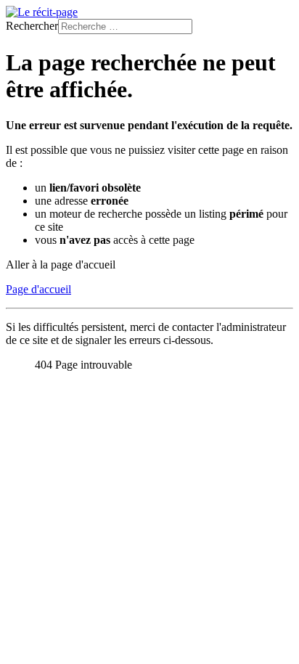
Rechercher (32, 26)
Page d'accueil (38, 289)
